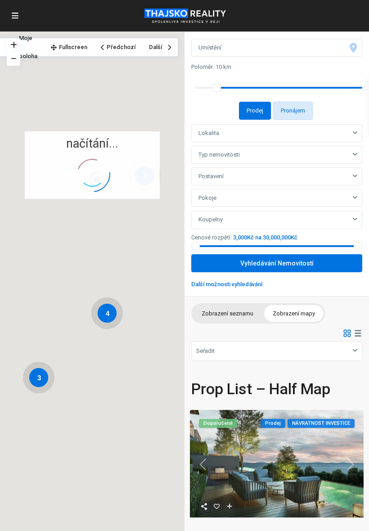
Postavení (211, 176)
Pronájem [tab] (293, 110)
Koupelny (210, 219)
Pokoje (207, 197)
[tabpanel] (276, 205)
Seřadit (205, 350)
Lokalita (208, 133)
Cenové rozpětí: (211, 237)
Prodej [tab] (255, 110)
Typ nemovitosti (219, 154)
